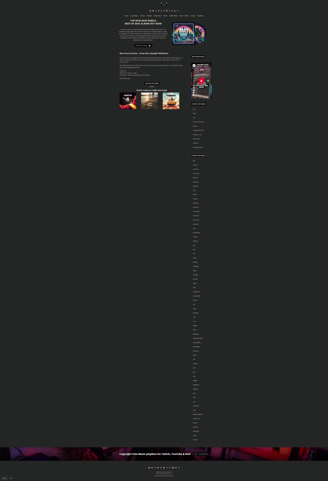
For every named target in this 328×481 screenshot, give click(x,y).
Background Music (198, 147)
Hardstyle (195, 275)
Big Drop (195, 186)
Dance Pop (196, 220)
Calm (194, 190)
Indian (194, 283)
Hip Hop (195, 126)
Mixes (194, 113)
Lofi (194, 117)
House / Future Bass (198, 122)
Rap (194, 372)
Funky (194, 258)
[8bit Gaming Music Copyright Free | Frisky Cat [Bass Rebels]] (128, 101)
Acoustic (195, 165)
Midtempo (196, 334)
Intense (195, 300)
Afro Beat (195, 169)
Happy (194, 270)
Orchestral (196, 351)
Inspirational (196, 292)
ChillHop (195, 199)
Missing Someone (198, 338)
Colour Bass (196, 211)
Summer (195, 427)
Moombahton (197, 342)
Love (194, 321)
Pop (194, 109)
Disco (194, 228)
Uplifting (152, 86)
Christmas (196, 143)
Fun (194, 254)
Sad (194, 401)
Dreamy (195, 237)
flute (194, 249)
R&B (194, 368)
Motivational (196, 346)
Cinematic (195, 207)
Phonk (194, 355)
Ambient (195, 177)
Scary (194, 410)
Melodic (195, 325)
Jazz (194, 304)
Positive (195, 363)
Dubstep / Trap (197, 134)
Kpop (194, 308)
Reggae (195, 380)
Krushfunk (196, 313)
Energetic (195, 241)
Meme (195, 330)
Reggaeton (196, 385)
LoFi (194, 317)
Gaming (195, 262)
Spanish (195, 423)
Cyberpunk (196, 216)
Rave (194, 376)
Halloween (196, 266)
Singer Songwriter (198, 414)
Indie (194, 287)
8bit (194, 161)
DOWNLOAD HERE (125, 78)
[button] (7, 478)
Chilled (195, 194)
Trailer (194, 435)
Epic (194, 245)
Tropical (195, 439)
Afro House (196, 173)
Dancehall (195, 224)
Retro (194, 393)
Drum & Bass (196, 139)
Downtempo (196, 232)
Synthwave (196, 431)
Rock (194, 397)
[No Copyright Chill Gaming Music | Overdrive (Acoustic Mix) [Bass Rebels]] (171, 101)
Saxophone (196, 406)
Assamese (196, 182)
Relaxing (195, 389)
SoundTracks (196, 418)
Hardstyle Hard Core (198, 130)
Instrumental (196, 296)
